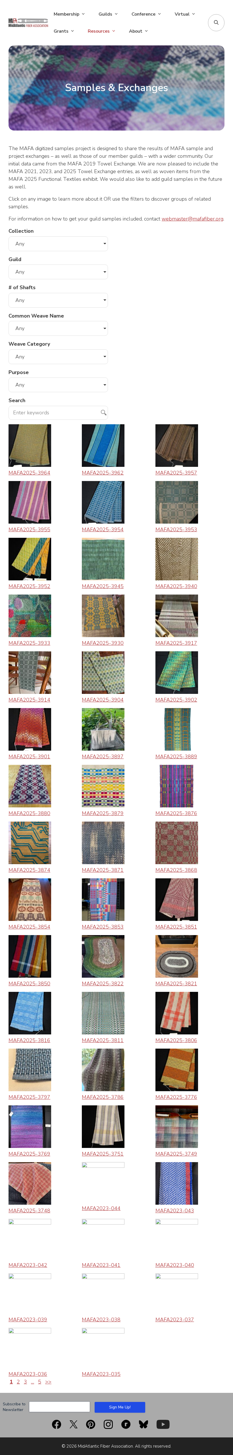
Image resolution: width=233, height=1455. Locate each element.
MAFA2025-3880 (29, 813)
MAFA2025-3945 (103, 586)
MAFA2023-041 (101, 1265)
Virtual (182, 14)
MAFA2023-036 (28, 1374)
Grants (61, 31)
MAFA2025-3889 (176, 756)
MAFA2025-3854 (29, 926)
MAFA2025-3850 (29, 983)
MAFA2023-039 (28, 1319)
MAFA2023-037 (174, 1319)
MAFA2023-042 (28, 1265)
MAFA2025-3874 (29, 870)
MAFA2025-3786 (103, 1097)
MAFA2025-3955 (29, 529)
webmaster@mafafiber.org (192, 218)
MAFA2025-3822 (103, 983)
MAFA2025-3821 (176, 983)
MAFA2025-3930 (103, 643)
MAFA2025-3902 (176, 699)
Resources (99, 31)
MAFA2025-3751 (103, 1153)
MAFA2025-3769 (29, 1153)
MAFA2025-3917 (176, 643)
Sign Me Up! (120, 1407)
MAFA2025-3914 (29, 699)
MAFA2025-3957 (176, 472)
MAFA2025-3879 (103, 813)
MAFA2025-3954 (103, 529)
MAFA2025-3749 (176, 1153)
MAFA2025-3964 (29, 472)
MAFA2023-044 (101, 1208)
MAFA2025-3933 (29, 643)
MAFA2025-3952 (29, 586)
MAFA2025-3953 (176, 529)
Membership (66, 14)
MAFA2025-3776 (176, 1097)
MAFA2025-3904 (103, 699)
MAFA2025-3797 (29, 1097)
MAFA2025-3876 (176, 813)
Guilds (105, 14)
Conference (143, 14)
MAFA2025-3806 (176, 1040)
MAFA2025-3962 (103, 472)
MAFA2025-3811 (103, 1040)
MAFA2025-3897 (103, 756)
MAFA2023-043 (174, 1210)
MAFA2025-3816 (29, 1040)
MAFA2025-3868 (176, 870)
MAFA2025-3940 (176, 586)
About (135, 31)
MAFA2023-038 (101, 1319)
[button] (216, 22)
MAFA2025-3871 (103, 870)
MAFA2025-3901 (29, 756)
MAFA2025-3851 (176, 926)
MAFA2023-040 (174, 1265)
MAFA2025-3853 (103, 926)
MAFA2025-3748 (29, 1210)
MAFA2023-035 (101, 1374)
